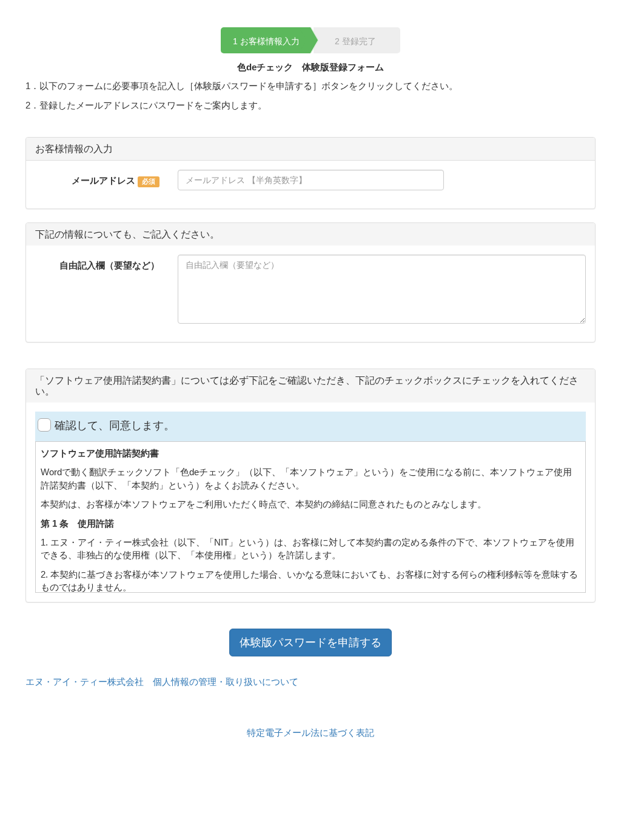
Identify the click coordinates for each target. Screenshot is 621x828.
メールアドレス (103, 180)
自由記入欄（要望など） (109, 265)
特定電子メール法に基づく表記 (310, 732)
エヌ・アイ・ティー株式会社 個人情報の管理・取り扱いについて (161, 681)
